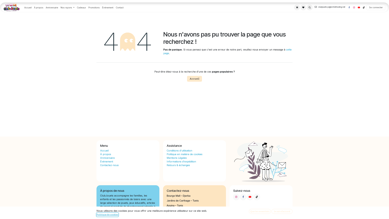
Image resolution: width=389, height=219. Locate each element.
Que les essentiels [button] (259, 211)
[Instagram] (354, 7)
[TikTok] (364, 7)
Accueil (194, 78)
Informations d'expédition (181, 161)
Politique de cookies (107, 214)
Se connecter (376, 7)
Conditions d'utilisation (179, 150)
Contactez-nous (109, 165)
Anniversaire (107, 157)
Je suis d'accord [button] (282, 211)
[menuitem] (28, 7)
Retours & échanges (178, 165)
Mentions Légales (177, 157)
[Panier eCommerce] (297, 7)
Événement (106, 161)
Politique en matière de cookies (184, 154)
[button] (310, 7)
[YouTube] (359, 7)
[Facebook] (349, 7)
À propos (106, 154)
